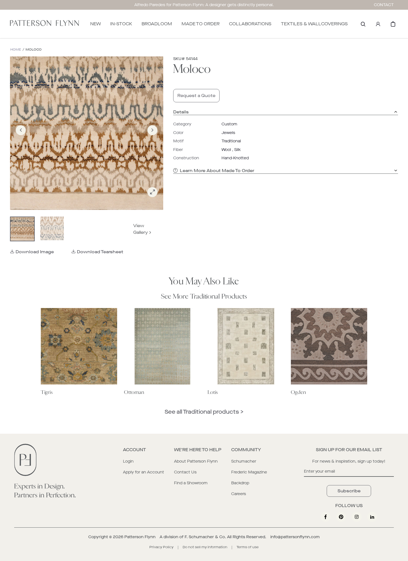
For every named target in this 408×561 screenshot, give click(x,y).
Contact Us (185, 472)
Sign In (378, 24)
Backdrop (240, 483)
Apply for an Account (143, 472)
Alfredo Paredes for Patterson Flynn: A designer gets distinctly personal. (204, 5)
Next (152, 138)
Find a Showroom (191, 483)
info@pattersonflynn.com (295, 537)
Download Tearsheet (100, 252)
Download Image (35, 252)
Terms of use (247, 547)
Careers (238, 494)
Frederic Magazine (249, 472)
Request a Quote (196, 95)
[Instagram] (357, 517)
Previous (21, 138)
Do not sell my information (205, 547)
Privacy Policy (161, 547)
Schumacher (243, 461)
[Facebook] (326, 517)
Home (15, 50)
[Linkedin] (372, 517)
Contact (384, 5)
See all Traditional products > (204, 412)
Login (128, 461)
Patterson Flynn (139, 537)
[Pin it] (341, 517)
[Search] (363, 24)
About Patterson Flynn (196, 461)
